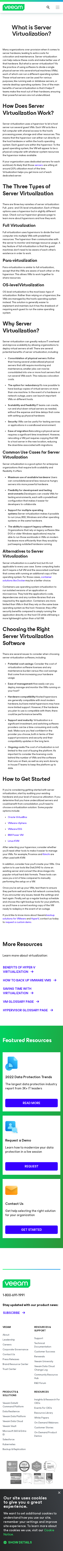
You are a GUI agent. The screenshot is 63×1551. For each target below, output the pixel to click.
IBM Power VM (15, 835)
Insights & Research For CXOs (47, 1401)
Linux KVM (13, 841)
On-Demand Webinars (46, 1423)
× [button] (59, 1493)
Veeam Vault (9, 1426)
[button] (31, 1542)
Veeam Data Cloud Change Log (44, 1368)
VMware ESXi (15, 829)
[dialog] (31, 1520)
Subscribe (11, 1312)
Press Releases (11, 1359)
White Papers (41, 1418)
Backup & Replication (14, 1449)
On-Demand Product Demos (45, 1434)
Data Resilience (11, 1411)
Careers (7, 1345)
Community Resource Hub (46, 1376)
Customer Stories (43, 1428)
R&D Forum (40, 1383)
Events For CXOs (43, 1408)
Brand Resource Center (15, 1364)
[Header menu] (57, 7)
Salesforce (9, 1439)
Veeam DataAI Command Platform (13, 1405)
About (6, 1335)
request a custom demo (18, 922)
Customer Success (44, 1352)
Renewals (39, 1356)
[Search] (48, 7)
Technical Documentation (42, 1345)
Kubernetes (9, 1444)
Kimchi (46, 854)
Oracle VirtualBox (17, 817)
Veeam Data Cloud (13, 1421)
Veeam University (43, 1361)
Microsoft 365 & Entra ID (14, 1433)
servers (39, 165)
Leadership (9, 1340)
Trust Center (9, 1369)
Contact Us (9, 1354)
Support (38, 1338)
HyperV (35, 919)
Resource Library (43, 1413)
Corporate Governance (15, 1349)
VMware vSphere (17, 823)
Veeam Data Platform (14, 1416)
